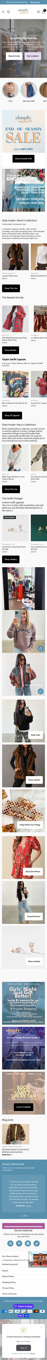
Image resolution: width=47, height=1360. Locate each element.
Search (5, 1270)
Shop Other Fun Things (30, 824)
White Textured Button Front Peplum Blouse (13, 478)
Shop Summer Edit (23, 158)
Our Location (33, 56)
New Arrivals (14, 56)
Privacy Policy (8, 1288)
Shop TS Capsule (12, 415)
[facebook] (28, 1243)
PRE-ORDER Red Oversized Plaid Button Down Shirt (14, 339)
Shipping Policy (9, 1282)
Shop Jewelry (11, 559)
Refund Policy (8, 1276)
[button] (3, 2)
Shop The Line (11, 288)
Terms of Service (9, 1293)
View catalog (3, 12)
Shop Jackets (34, 779)
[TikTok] (37, 1243)
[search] (8, 12)
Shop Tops (35, 735)
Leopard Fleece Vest (10, 276)
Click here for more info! (10, 1264)
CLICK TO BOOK (23, 1107)
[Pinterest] (19, 1243)
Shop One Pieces (32, 871)
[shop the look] (41, 649)
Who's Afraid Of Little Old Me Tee (14, 403)
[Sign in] (38, 12)
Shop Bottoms (33, 916)
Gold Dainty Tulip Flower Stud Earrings (13, 548)
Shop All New (10, 350)
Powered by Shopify (35, 1301)
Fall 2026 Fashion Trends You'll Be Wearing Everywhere (15, 1150)
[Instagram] (10, 1243)
